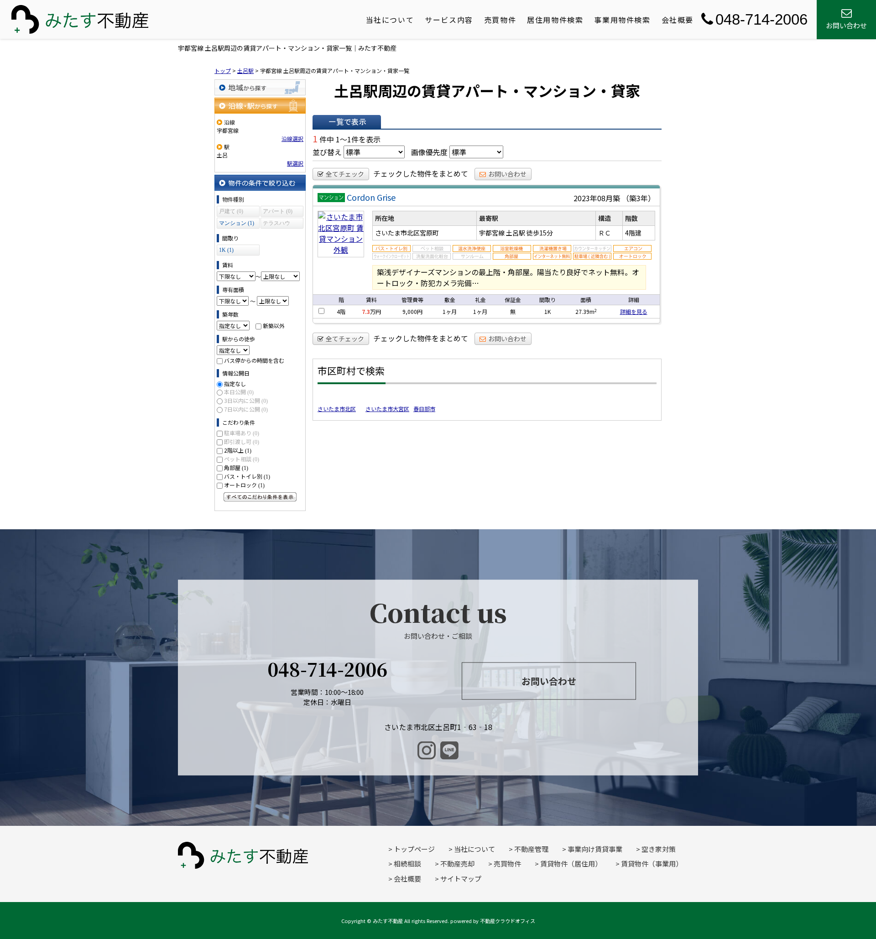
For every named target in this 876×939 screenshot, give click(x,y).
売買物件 (500, 19)
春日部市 (424, 408)
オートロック (244, 485)
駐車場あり (241, 433)
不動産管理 (531, 849)
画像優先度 (429, 151)
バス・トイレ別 (247, 476)
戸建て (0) (231, 211)
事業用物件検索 (622, 19)
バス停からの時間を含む (254, 360)
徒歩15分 (540, 232)
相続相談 (407, 863)
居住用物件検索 (555, 19)
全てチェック (345, 173)
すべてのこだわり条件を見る (260, 496)
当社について (390, 19)
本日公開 (239, 392)
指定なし (235, 383)
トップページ (414, 849)
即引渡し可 (241, 441)
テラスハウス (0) (276, 224)
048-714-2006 (761, 19)
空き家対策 (658, 849)
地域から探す (260, 87)
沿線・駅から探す (260, 106)
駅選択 (295, 163)
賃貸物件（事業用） (652, 863)
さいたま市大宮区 (387, 408)
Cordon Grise (371, 197)
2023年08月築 (597, 198)
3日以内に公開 (246, 400)
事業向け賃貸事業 (595, 849)
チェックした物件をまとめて (420, 173)
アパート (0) (277, 211)
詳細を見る (633, 311)
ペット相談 (241, 459)
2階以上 (237, 450)
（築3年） (638, 198)
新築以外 (274, 325)
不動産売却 (457, 863)
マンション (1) (236, 223)
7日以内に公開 (246, 409)
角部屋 (236, 467)
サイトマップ (460, 878)
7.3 (366, 311)
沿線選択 (292, 138)
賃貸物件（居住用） (571, 863)
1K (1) (226, 250)
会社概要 (678, 19)
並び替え (327, 151)
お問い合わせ (507, 173)
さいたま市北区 (337, 408)
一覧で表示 (347, 122)
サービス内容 (449, 19)
